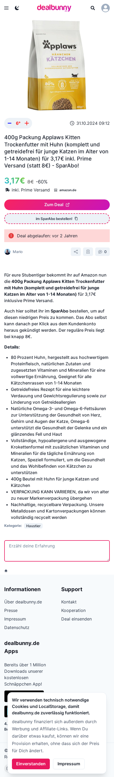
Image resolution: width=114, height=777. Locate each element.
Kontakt (69, 601)
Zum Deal (53, 204)
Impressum (69, 763)
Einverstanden (31, 763)
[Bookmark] (88, 251)
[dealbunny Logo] (56, 8)
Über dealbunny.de (23, 601)
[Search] (92, 8)
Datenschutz (16, 627)
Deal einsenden (76, 619)
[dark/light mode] (17, 8)
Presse (10, 610)
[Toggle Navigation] (6, 8)
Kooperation (73, 610)
